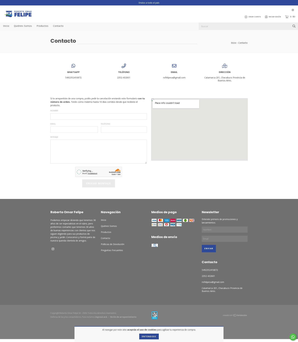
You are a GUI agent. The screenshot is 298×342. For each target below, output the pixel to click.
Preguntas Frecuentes (112, 250)
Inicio (6, 25)
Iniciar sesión (275, 17)
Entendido (149, 336)
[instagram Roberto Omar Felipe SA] (293, 10)
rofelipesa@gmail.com (174, 77)
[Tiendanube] (235, 315)
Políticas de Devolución (112, 244)
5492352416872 (73, 77)
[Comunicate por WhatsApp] (292, 336)
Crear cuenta (254, 17)
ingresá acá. (101, 317)
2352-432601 (123, 77)
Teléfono (105, 124)
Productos (42, 25)
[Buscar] (294, 26)
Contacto (58, 25)
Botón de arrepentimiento (123, 317)
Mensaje (54, 137)
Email (53, 124)
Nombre (54, 111)
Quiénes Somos (23, 25)
